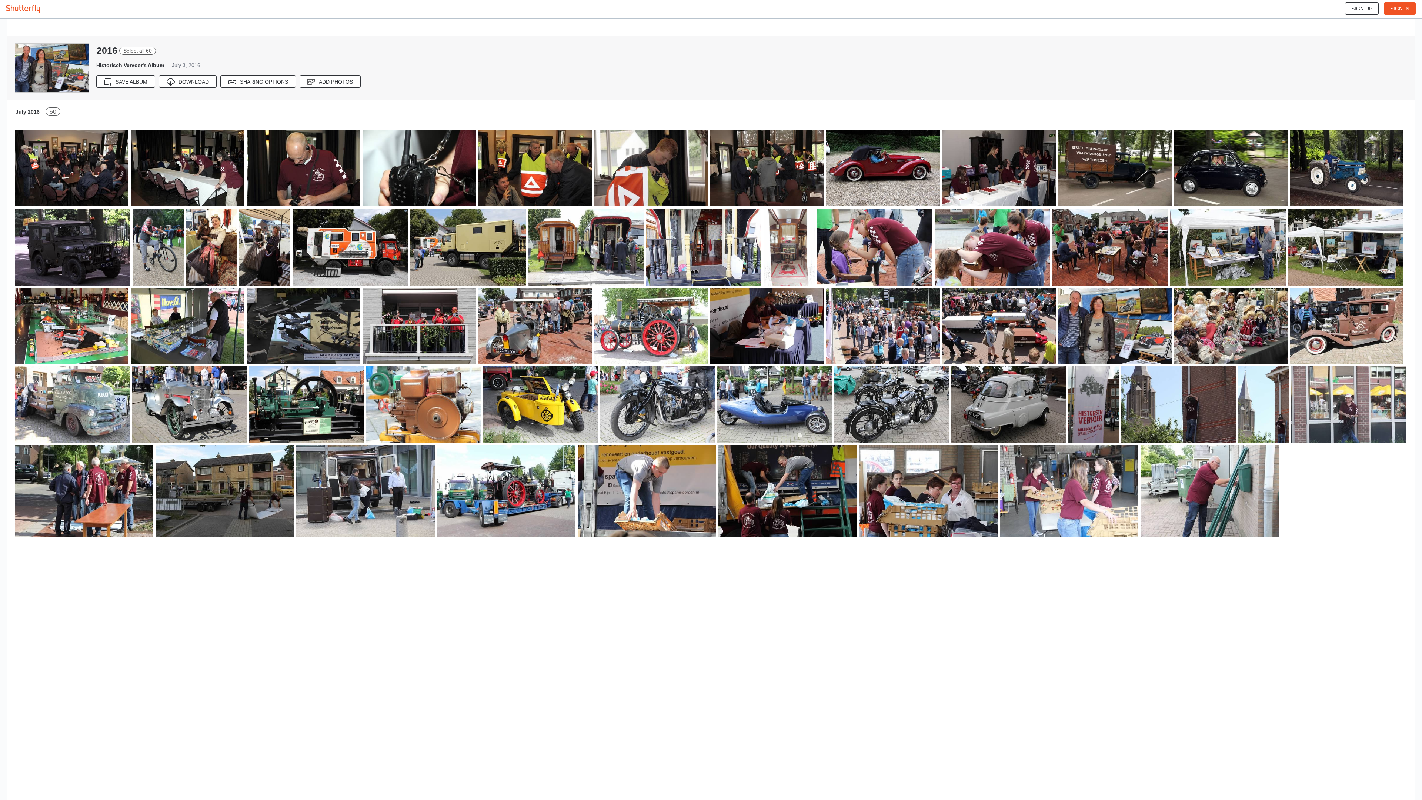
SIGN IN (1399, 8)
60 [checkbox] (53, 111)
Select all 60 (137, 51)
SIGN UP (1361, 8)
